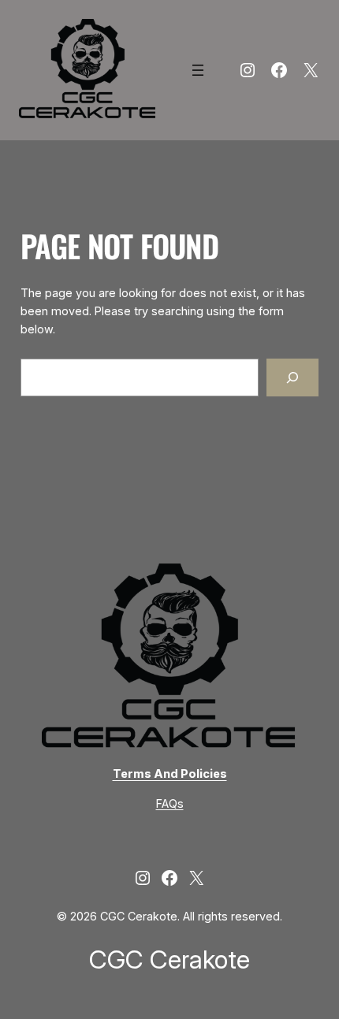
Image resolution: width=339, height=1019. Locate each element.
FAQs (170, 803)
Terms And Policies (170, 773)
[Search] (292, 377)
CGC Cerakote (169, 959)
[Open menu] (197, 70)
